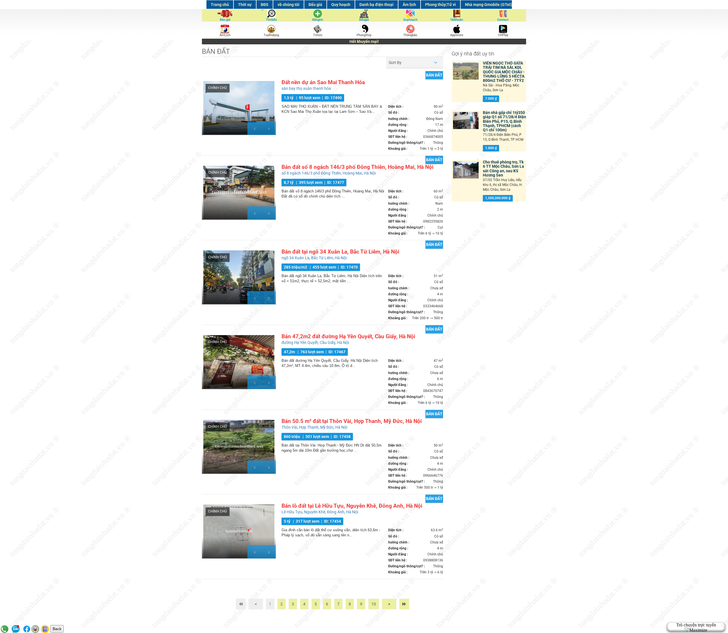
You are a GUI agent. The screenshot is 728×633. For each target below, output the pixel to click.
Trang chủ (220, 4)
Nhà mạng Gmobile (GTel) (488, 4)
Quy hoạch (340, 4)
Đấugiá (364, 20)
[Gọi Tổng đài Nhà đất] (4, 628)
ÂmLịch (225, 35)
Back (57, 628)
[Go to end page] (404, 604)
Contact (502, 20)
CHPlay (503, 35)
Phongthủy (364, 35)
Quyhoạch (410, 20)
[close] (717, 622)
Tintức (317, 35)
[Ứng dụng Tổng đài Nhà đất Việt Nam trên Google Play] (503, 28)
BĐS (264, 4)
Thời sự (245, 4)
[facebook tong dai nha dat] (26, 628)
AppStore (456, 35)
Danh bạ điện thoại (376, 4)
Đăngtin (317, 20)
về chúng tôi (288, 4)
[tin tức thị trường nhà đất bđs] (318, 29)
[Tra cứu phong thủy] (35, 628)
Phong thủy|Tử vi (440, 4)
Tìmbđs (271, 20)
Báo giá (225, 20)
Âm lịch (409, 4)
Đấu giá (315, 4)
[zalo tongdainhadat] (15, 628)
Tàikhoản (456, 20)
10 (373, 604)
